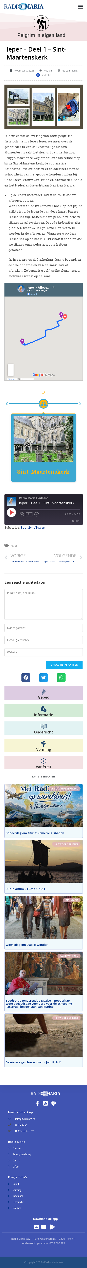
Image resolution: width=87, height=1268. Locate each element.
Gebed (43, 697)
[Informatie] (43, 709)
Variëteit (43, 766)
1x (29, 514)
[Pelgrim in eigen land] (41, 23)
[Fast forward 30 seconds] (36, 514)
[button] (80, 6)
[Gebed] (43, 691)
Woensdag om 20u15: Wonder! (27, 944)
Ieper (14, 545)
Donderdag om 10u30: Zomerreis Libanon (35, 833)
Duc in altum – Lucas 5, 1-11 (25, 889)
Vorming (43, 749)
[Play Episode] (11, 512)
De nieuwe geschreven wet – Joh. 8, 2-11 (34, 1062)
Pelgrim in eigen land (41, 35)
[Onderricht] (43, 726)
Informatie (43, 714)
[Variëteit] (43, 761)
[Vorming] (43, 744)
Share (76, 521)
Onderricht (43, 731)
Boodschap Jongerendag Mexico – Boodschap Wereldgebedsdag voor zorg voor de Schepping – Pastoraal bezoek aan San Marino (40, 1003)
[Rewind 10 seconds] (22, 514)
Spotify (26, 527)
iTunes (39, 527)
